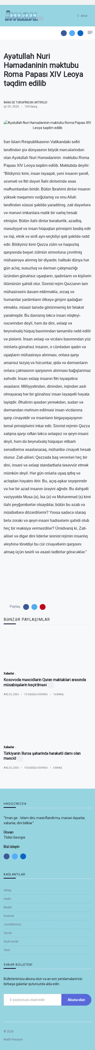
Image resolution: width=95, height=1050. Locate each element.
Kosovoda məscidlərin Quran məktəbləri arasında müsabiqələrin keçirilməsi (45, 682)
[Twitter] (72, 33)
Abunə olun (76, 1000)
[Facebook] (64, 33)
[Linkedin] (80, 33)
